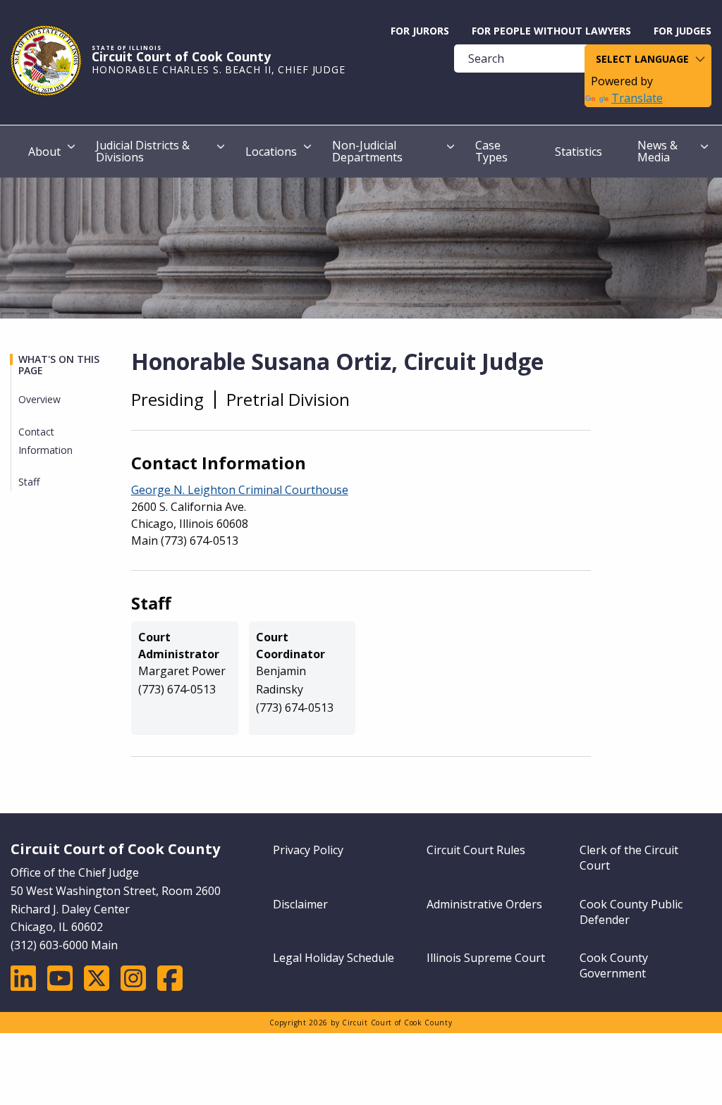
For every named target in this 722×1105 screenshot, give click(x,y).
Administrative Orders (484, 904)
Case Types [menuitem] (491, 151)
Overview (39, 399)
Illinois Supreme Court (486, 957)
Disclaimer (300, 904)
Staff (28, 481)
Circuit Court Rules (476, 850)
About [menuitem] (44, 151)
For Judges (682, 30)
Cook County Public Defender (631, 911)
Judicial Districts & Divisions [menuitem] (143, 151)
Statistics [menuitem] (578, 151)
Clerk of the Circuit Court (629, 857)
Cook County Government (614, 965)
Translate (637, 98)
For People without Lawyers (551, 30)
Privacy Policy (308, 850)
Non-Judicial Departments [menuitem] (367, 151)
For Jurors (420, 30)
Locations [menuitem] (271, 151)
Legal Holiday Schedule (333, 957)
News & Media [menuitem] (657, 151)
